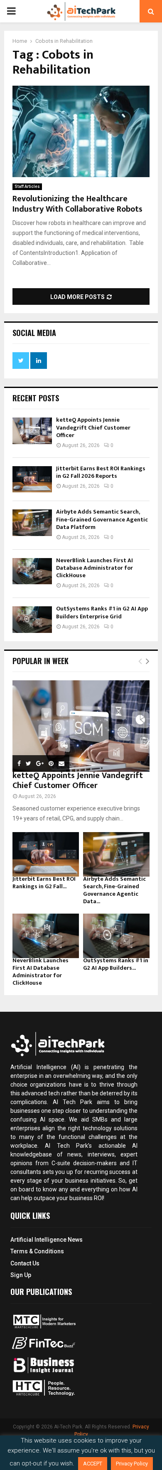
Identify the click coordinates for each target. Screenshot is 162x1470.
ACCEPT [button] (92, 1463)
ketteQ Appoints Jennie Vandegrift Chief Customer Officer (93, 427)
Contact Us (24, 1263)
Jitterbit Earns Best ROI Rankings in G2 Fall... (44, 882)
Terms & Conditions (37, 1251)
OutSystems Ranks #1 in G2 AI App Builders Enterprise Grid (102, 612)
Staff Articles (27, 186)
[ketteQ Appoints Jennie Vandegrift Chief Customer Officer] (32, 431)
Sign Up (20, 1275)
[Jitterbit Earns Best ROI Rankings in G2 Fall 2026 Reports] (32, 479)
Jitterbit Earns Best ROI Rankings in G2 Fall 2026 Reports (100, 472)
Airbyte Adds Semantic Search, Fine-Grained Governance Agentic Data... (114, 890)
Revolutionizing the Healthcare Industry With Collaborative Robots (77, 204)
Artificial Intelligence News (46, 1239)
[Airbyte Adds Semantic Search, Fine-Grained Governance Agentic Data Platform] (32, 522)
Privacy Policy (132, 1463)
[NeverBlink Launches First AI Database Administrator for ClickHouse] (32, 571)
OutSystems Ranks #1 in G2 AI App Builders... (115, 964)
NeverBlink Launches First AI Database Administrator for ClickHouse (94, 568)
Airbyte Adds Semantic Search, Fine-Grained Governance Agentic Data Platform (102, 519)
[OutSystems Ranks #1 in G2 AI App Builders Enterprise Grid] (32, 619)
